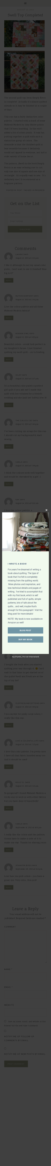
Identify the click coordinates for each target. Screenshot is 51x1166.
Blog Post (25, 630)
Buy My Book (25, 639)
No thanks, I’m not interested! (25, 656)
